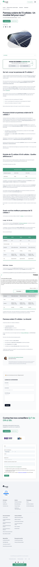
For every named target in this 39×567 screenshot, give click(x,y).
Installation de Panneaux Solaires (6, 520)
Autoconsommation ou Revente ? (6, 529)
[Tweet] (8, 27)
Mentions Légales (20, 558)
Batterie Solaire (17, 528)
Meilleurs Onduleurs (18, 519)
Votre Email (7, 387)
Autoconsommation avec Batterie (7, 526)
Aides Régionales (5, 542)
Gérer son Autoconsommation (7, 531)
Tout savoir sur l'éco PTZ (6, 544)
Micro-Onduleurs (17, 526)
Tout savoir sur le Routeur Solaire (18, 524)
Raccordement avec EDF (6, 533)
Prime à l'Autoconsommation (7, 546)
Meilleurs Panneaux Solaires (19, 517)
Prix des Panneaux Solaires (19, 540)
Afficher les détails (33, 288)
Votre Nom (6, 382)
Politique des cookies (12, 558)
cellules (22, 216)
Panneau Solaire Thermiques (19, 521)
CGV (25, 558)
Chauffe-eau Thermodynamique (18, 508)
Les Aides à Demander (6, 540)
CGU (29, 558)
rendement (8, 90)
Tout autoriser (31, 291)
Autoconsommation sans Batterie (7, 523)
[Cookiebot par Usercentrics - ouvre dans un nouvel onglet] (34, 275)
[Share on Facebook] (10, 27)
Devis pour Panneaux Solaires (19, 542)
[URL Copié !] (3, 27)
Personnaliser (19, 291)
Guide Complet (5, 517)
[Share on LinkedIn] (5, 27)
